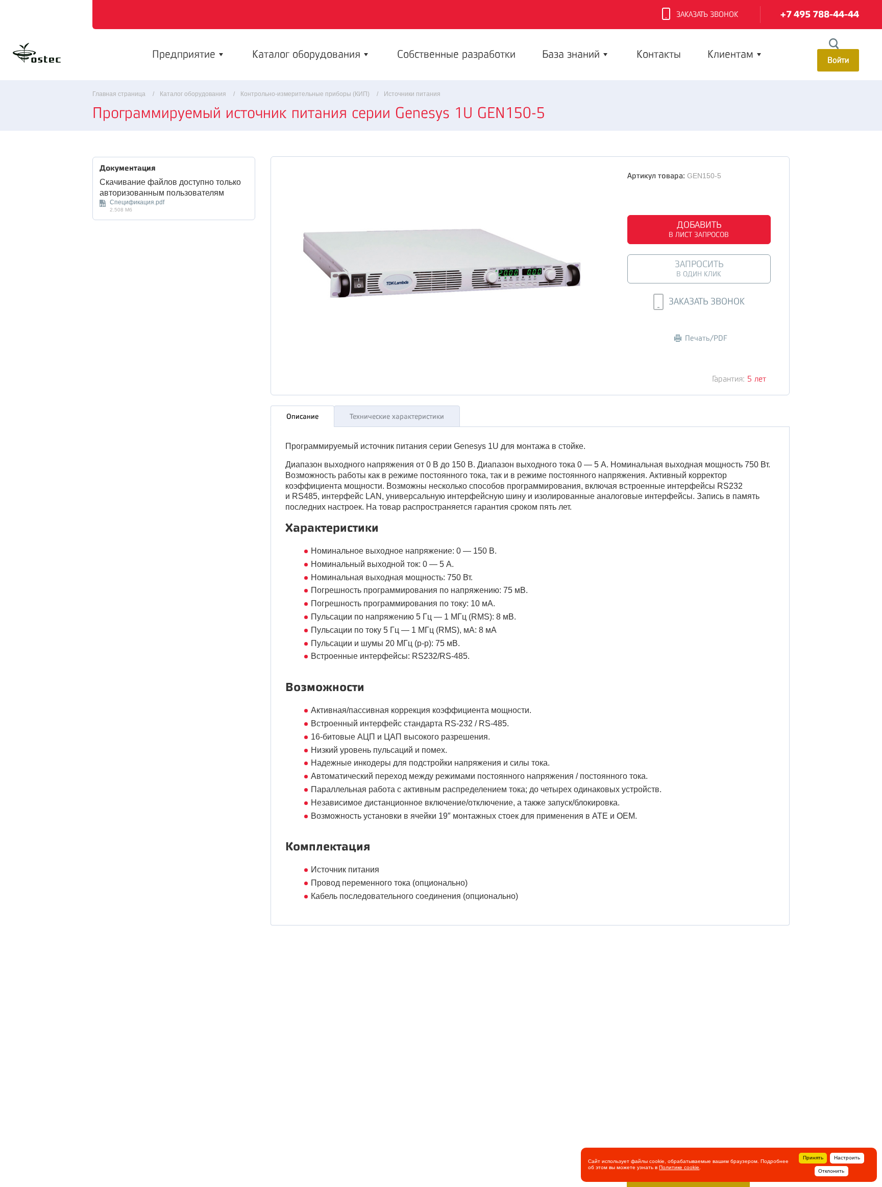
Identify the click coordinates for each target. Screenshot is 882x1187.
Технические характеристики (397, 416)
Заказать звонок (707, 14)
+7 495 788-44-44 (819, 14)
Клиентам (730, 54)
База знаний (571, 54)
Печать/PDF (706, 338)
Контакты (658, 54)
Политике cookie (679, 1167)
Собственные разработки (456, 54)
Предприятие (183, 54)
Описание (302, 416)
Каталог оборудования (306, 54)
